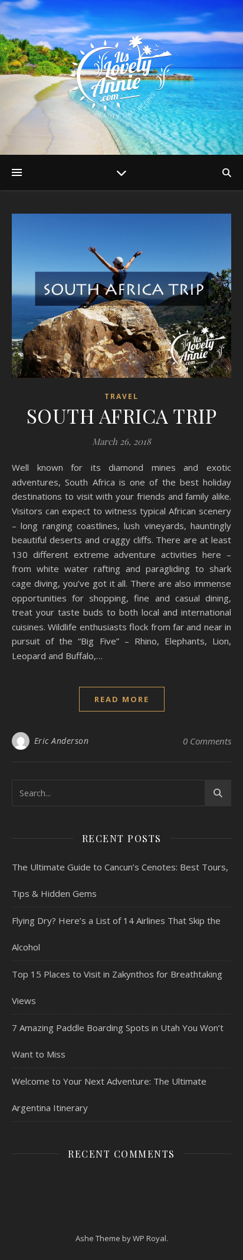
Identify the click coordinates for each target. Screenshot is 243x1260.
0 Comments (207, 741)
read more (121, 699)
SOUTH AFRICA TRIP (122, 415)
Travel (121, 396)
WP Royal (149, 1238)
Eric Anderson (61, 740)
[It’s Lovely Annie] (121, 77)
